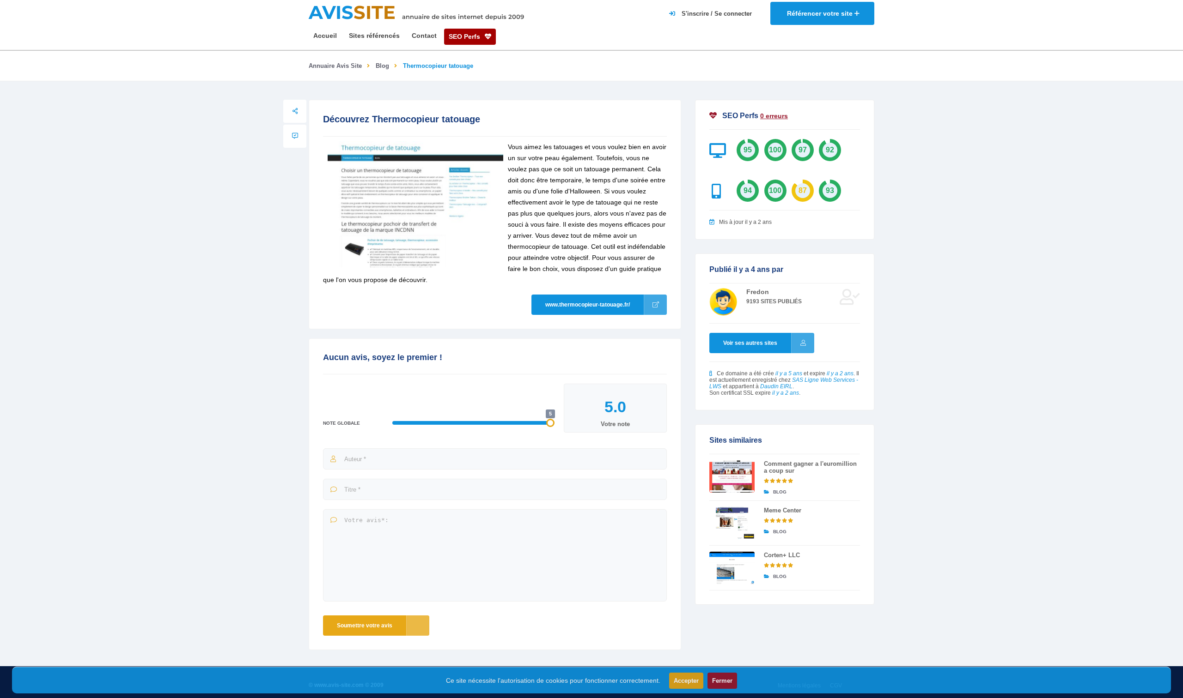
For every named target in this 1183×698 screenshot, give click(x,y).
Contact (424, 35)
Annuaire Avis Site (335, 65)
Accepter (686, 680)
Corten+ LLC (782, 555)
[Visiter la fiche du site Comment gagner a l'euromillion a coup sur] (732, 476)
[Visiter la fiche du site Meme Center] (732, 523)
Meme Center (782, 510)
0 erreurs (774, 116)
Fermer (722, 680)
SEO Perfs (465, 36)
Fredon (757, 291)
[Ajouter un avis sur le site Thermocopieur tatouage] (294, 136)
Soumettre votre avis (364, 625)
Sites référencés (374, 35)
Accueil (325, 35)
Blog (382, 65)
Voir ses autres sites (750, 343)
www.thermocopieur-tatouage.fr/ (587, 304)
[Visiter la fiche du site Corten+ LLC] (732, 568)
